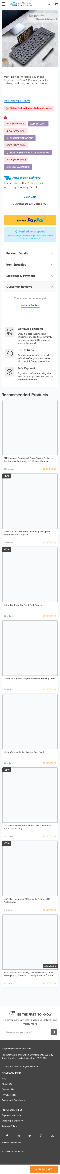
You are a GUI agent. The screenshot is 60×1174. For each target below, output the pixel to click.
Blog (4, 1078)
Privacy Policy (9, 1095)
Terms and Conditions (13, 1100)
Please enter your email (18, 1032)
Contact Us (8, 1089)
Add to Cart (44, 1169)
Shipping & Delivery (12, 1120)
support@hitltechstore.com (16, 1048)
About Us (7, 1084)
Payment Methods (11, 1115)
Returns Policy (9, 1126)
